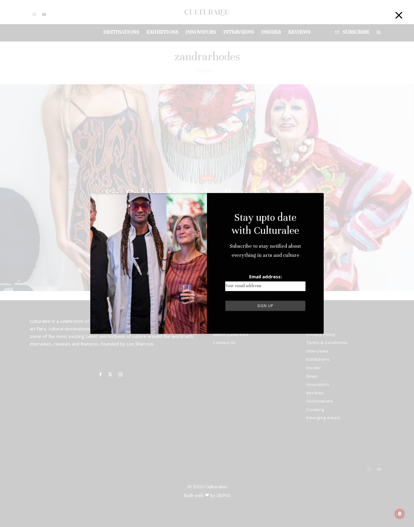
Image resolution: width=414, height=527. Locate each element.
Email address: (265, 276)
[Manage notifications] (400, 514)
